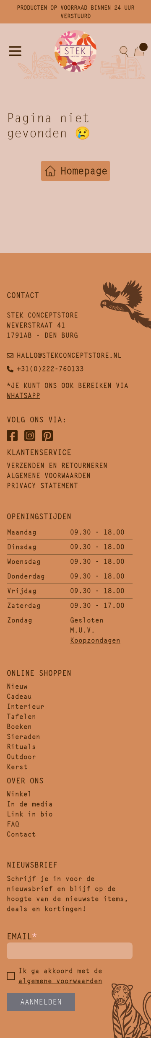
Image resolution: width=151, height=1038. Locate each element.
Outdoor (21, 756)
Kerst (17, 766)
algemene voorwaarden (60, 980)
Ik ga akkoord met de (60, 975)
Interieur (25, 706)
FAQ (13, 824)
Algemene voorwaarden (49, 475)
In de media (30, 804)
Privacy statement (42, 485)
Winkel (19, 794)
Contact (21, 834)
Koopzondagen (95, 640)
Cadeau (19, 696)
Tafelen (21, 716)
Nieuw (17, 686)
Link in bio (30, 814)
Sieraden (23, 736)
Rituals (21, 746)
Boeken (19, 726)
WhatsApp (23, 395)
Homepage (83, 171)
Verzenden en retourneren (57, 465)
